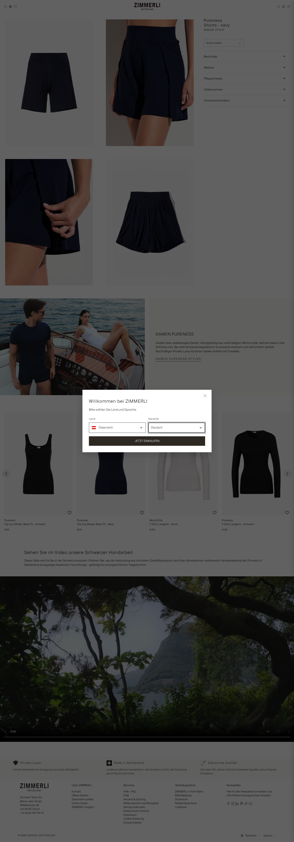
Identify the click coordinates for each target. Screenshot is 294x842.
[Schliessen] (205, 396)
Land (92, 419)
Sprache (153, 419)
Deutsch (156, 427)
